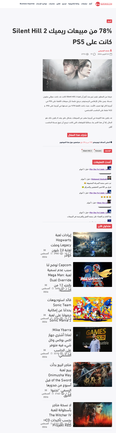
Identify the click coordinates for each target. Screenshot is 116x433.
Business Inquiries (27, 3)
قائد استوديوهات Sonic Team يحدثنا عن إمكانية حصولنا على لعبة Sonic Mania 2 (59, 309)
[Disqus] (77, 193)
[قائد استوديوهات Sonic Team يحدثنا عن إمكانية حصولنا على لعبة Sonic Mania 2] (92, 309)
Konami (98, 150)
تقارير (58, 3)
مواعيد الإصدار (41, 3)
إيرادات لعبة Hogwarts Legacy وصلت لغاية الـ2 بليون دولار (61, 244)
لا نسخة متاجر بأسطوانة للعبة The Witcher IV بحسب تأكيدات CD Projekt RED (58, 414)
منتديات (52, 3)
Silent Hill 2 (87, 150)
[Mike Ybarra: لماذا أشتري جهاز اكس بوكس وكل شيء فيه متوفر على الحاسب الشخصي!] (92, 339)
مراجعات (84, 3)
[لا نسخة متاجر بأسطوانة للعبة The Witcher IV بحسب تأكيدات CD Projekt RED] (92, 414)
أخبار (90, 3)
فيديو (64, 3)
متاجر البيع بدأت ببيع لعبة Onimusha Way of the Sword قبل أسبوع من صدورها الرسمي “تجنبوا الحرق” (58, 380)
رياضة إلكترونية (73, 3)
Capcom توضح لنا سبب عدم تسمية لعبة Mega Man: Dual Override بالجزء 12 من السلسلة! (58, 277)
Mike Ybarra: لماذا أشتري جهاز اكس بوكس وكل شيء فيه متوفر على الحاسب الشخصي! (59, 342)
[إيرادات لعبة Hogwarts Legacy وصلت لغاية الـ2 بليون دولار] (92, 244)
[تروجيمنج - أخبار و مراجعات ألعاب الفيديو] (104, 4)
